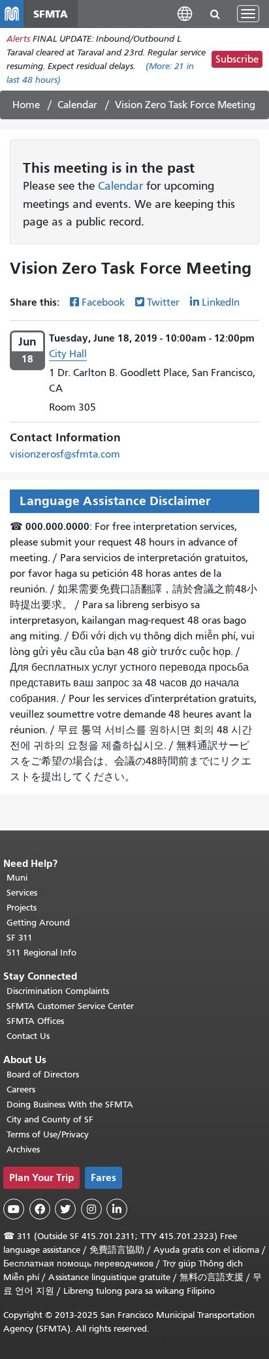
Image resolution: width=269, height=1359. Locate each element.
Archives (23, 1149)
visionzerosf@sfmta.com (65, 454)
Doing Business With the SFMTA (70, 1104)
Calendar (77, 105)
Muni (17, 877)
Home (26, 105)
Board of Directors (43, 1074)
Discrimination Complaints (58, 991)
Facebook (103, 302)
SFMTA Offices (35, 1021)
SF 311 (20, 937)
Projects (22, 907)
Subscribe (237, 59)
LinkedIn (221, 302)
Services (22, 892)
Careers (21, 1089)
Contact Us (28, 1036)
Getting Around (38, 922)
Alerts (18, 38)
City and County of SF (50, 1119)
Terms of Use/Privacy (48, 1134)
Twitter (163, 302)
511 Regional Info (41, 952)
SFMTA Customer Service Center (70, 1006)
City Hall (68, 354)
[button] (184, 13)
